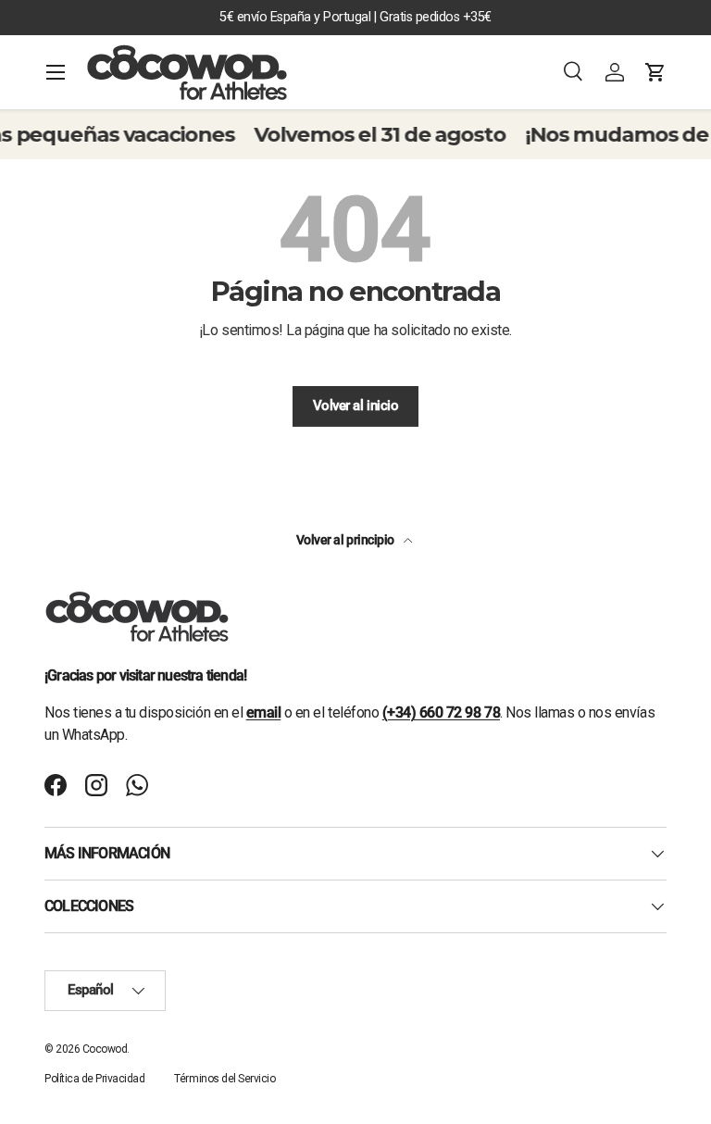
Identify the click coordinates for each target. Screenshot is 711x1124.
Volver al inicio (355, 405)
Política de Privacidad (94, 1078)
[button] (655, 72)
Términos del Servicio (224, 1078)
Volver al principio (346, 539)
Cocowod (105, 1049)
